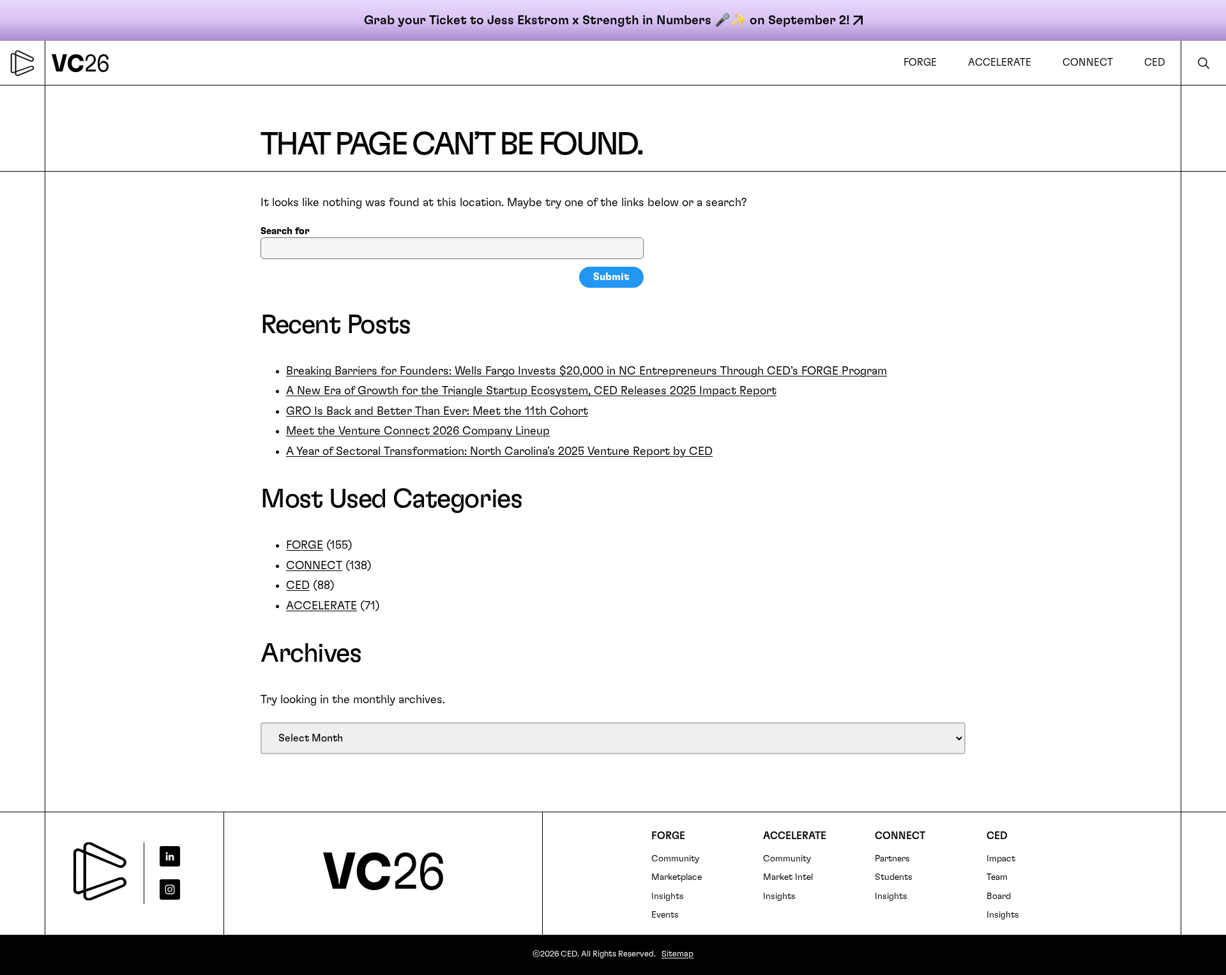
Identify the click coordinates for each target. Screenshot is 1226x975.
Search (1203, 63)
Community (675, 858)
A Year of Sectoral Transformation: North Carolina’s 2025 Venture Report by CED (499, 452)
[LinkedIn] (179, 856)
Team (997, 877)
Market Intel (788, 877)
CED (298, 586)
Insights (667, 896)
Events (665, 915)
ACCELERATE (321, 606)
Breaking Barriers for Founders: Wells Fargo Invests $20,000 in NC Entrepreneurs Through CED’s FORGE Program (586, 371)
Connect (900, 836)
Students (893, 877)
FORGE (304, 545)
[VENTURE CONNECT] (83, 63)
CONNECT (314, 566)
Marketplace (676, 877)
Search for (285, 231)
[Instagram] (179, 889)
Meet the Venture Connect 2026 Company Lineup (418, 431)
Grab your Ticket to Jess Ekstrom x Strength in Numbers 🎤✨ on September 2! (607, 20)
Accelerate (794, 836)
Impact (1001, 858)
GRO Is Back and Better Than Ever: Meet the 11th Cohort (437, 411)
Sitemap (677, 954)
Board (999, 896)
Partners (892, 858)
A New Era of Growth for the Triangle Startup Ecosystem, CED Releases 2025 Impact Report (531, 391)
